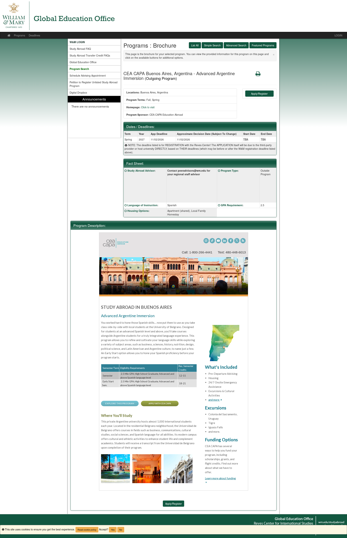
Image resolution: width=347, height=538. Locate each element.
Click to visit (148, 107)
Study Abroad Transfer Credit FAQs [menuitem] (90, 55)
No (120, 529)
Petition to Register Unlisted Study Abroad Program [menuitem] (93, 84)
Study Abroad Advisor (141, 170)
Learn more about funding (220, 478)
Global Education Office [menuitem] (83, 62)
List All (195, 45)
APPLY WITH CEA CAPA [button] (160, 403)
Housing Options (138, 211)
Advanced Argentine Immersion (128, 315)
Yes (113, 529)
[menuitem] (94, 42)
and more (214, 399)
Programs (19, 35)
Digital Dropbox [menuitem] (78, 92)
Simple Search (212, 45)
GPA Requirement (232, 205)
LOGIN (338, 35)
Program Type (229, 170)
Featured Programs (263, 45)
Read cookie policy (87, 529)
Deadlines (34, 35)
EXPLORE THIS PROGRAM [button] (119, 403)
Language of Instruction (142, 205)
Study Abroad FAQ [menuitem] (80, 49)
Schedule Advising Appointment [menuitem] (88, 75)
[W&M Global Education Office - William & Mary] (173, 16)
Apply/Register (259, 93)
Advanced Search (236, 45)
